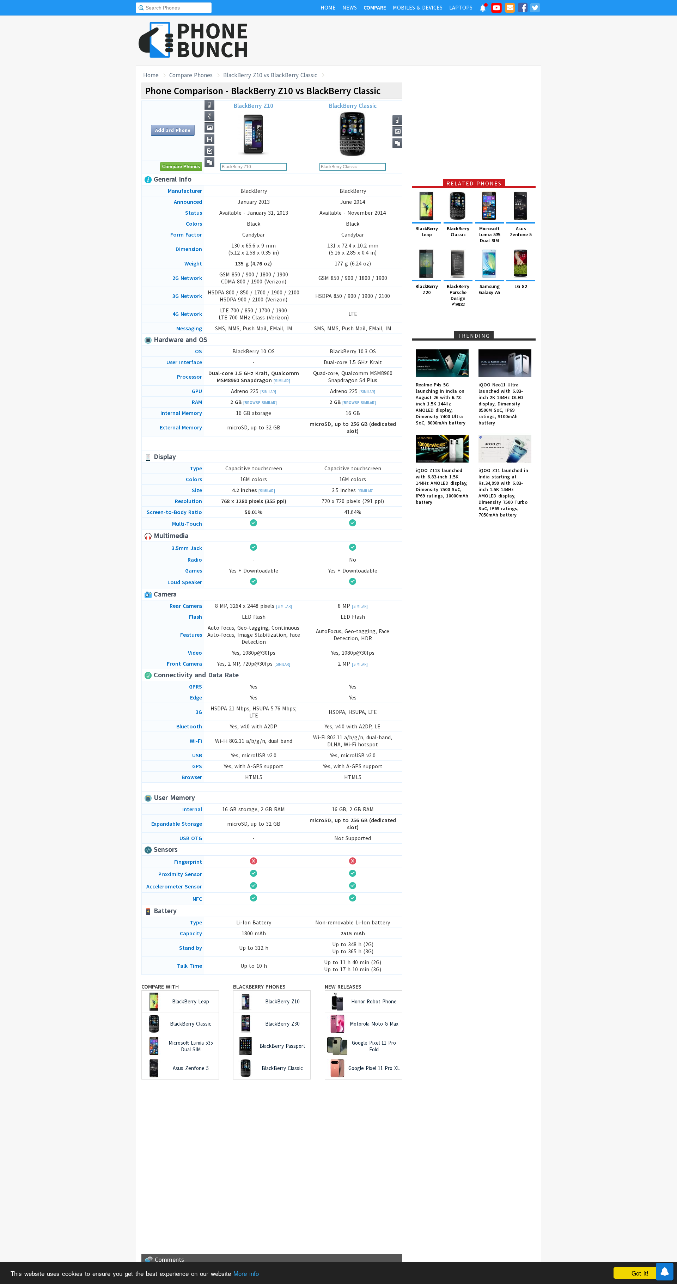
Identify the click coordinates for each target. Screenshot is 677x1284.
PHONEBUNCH (212, 40)
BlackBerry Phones (259, 986)
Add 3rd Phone (172, 130)
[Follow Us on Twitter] (535, 9)
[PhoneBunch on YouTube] (496, 10)
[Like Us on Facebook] (523, 9)
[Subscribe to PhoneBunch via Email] (510, 9)
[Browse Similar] (260, 402)
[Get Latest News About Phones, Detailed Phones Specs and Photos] (156, 40)
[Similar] (282, 380)
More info (246, 1273)
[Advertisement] (413, 40)
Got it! (640, 1272)
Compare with (160, 986)
